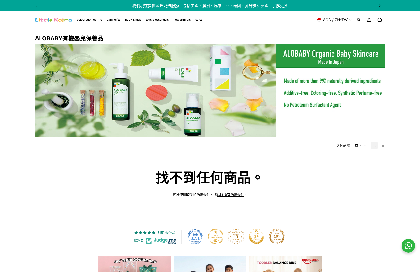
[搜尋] (358, 19)
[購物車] (379, 19)
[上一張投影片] (36, 5)
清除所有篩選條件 (230, 194)
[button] (360, 145)
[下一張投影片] (379, 5)
